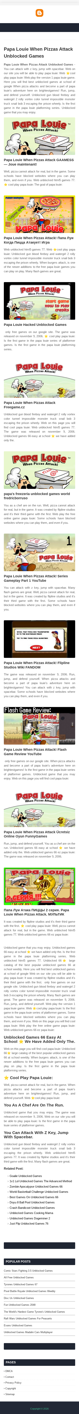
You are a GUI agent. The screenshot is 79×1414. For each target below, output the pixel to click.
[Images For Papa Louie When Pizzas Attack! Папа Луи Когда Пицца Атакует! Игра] (39, 214)
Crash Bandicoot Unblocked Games (32, 1207)
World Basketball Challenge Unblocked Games (39, 1191)
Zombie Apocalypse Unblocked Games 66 (36, 1186)
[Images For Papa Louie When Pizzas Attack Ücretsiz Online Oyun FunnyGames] (39, 808)
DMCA (9, 1371)
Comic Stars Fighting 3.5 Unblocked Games (28, 1270)
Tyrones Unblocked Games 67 (20, 1284)
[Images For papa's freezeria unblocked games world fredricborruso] (39, 470)
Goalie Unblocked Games (26, 1176)
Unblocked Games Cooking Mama (31, 1213)
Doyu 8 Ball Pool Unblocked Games (32, 1202)
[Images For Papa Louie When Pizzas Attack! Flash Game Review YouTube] (39, 726)
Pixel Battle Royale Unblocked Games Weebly (29, 1291)
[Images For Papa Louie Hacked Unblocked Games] (39, 301)
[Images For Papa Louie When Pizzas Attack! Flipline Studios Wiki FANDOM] (39, 639)
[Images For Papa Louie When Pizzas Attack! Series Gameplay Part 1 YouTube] (39, 552)
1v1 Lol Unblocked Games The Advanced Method (41, 1181)
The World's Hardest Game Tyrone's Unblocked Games (34, 1311)
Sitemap (10, 1394)
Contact (9, 1376)
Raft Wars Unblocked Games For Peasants (28, 1318)
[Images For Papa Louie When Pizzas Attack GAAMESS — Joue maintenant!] (39, 136)
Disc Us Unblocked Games (19, 1298)
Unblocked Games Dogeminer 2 (30, 1218)
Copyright (10, 1388)
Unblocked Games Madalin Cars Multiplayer (28, 1332)
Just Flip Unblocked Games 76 (29, 1223)
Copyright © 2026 (39, 1408)
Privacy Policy (13, 1382)
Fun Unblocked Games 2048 (19, 1304)
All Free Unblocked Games (19, 1277)
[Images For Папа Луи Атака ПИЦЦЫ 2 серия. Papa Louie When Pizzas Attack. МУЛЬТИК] (39, 886)
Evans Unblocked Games (18, 1325)
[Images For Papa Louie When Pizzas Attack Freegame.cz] (39, 379)
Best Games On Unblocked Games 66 (34, 1197)
